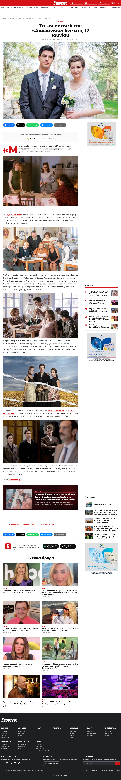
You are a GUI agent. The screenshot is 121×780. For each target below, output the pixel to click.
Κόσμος (3, 735)
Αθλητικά (108, 731)
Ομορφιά (73, 731)
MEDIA (36, 8)
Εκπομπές (4, 744)
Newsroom (61, 39)
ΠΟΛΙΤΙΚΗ (53, 8)
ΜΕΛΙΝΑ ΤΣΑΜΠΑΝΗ (30, 524)
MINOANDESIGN (64, 775)
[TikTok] (19, 762)
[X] (10, 762)
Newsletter (21, 746)
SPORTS (70, 8)
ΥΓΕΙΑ (96, 8)
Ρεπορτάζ (4, 731)
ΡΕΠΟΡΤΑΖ (44, 8)
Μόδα (72, 737)
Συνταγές (73, 735)
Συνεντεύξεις (5, 746)
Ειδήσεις (4, 728)
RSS (19, 748)
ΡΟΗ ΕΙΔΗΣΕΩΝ (6, 8)
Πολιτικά (108, 735)
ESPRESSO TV (115, 8)
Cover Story (5, 737)
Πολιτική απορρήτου (42, 750)
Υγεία (72, 733)
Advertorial (22, 744)
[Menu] (2, 3)
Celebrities (21, 731)
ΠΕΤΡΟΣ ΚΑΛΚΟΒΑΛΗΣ (47, 524)
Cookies (117, 770)
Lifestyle (74, 728)
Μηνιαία (90, 735)
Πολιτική (4, 733)
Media (20, 735)
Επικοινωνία (40, 746)
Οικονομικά (109, 733)
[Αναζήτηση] (118, 3)
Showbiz (22, 728)
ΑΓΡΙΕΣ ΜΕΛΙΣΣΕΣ (15, 524)
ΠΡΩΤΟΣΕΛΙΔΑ (87, 8)
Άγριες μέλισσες (14, 214)
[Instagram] (6, 762)
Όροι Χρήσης (40, 748)
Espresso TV (6, 741)
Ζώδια (89, 728)
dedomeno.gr (14, 480)
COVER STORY (18, 8)
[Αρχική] (9, 720)
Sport (38, 728)
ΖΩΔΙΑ (77, 8)
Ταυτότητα (39, 744)
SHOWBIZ (29, 8)
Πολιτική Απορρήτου (107, 770)
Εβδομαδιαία (91, 733)
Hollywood (21, 733)
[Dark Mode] (113, 3)
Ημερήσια (90, 731)
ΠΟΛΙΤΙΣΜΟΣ (104, 8)
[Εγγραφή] (117, 763)
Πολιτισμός (57, 728)
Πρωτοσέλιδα (110, 728)
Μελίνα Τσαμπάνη (56, 410)
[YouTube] (14, 762)
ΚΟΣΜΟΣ (62, 8)
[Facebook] (2, 762)
